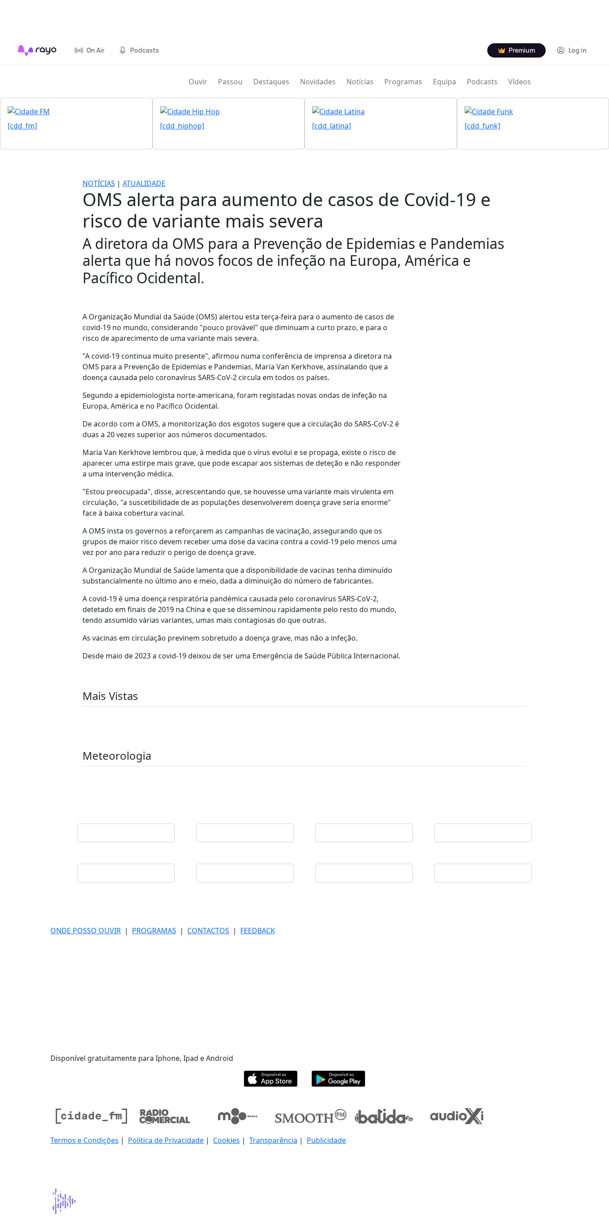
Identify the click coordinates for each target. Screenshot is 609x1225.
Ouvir (198, 82)
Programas (403, 82)
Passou (230, 82)
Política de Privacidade (166, 1140)
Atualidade (144, 183)
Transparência (273, 1140)
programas (154, 930)
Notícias (360, 82)
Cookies (226, 1140)
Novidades (318, 82)
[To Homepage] (37, 50)
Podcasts (482, 82)
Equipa (444, 82)
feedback (257, 930)
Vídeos (519, 82)
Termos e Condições (84, 1140)
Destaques (271, 82)
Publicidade (326, 1140)
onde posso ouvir (85, 930)
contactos (208, 930)
